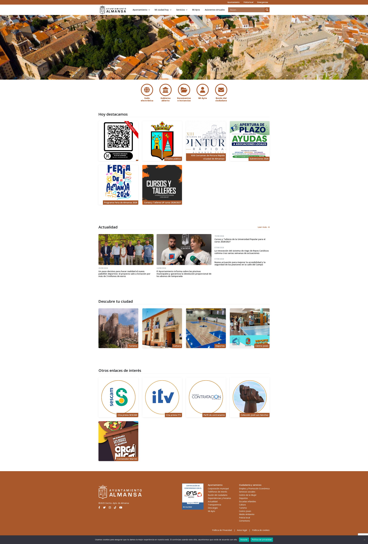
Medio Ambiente (246, 514)
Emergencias (262, 2)
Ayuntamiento (233, 2)
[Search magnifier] (267, 9)
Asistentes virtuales (215, 9)
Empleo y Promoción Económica (254, 488)
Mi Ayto (196, 9)
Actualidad (212, 501)
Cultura (242, 504)
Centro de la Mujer (247, 495)
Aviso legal (242, 530)
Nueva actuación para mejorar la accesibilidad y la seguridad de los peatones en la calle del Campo (240, 263)
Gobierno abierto (165, 99)
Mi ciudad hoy (162, 9)
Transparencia (214, 504)
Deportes (243, 498)
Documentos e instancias (184, 99)
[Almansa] (112, 9)
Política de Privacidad (222, 530)
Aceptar (244, 539)
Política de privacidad (262, 539)
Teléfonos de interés (217, 491)
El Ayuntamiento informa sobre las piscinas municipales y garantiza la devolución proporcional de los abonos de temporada (184, 274)
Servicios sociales (247, 491)
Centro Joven (245, 511)
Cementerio (244, 520)
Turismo (243, 507)
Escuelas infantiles (247, 501)
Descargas (213, 507)
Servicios (180, 9)
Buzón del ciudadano (221, 99)
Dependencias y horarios (219, 498)
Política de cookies (261, 530)
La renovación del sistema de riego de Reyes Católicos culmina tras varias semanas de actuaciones (241, 252)
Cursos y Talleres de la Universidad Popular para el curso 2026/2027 (239, 240)
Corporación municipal (218, 488)
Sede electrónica (147, 99)
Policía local (248, 2)
